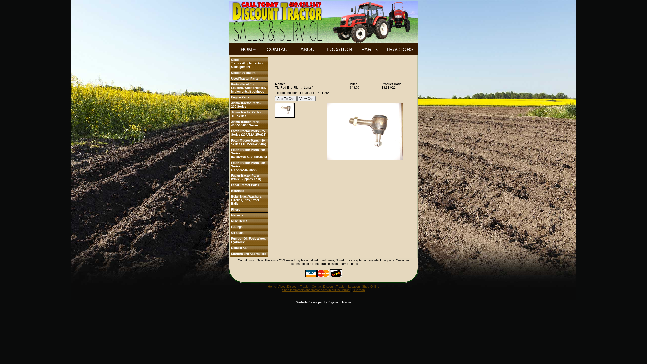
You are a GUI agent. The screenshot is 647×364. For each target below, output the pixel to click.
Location (354, 286)
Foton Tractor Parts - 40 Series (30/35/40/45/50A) (248, 142)
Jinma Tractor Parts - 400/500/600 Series (246, 123)
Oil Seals (237, 233)
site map (359, 290)
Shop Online (370, 286)
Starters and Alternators (248, 254)
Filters (235, 209)
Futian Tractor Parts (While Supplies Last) (246, 177)
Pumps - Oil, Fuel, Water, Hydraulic (248, 240)
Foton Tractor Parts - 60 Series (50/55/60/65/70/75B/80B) (249, 153)
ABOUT (308, 49)
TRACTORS (399, 49)
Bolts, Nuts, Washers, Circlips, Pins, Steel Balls (246, 200)
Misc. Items (239, 221)
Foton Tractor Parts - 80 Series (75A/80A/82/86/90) (248, 166)
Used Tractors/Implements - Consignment (247, 63)
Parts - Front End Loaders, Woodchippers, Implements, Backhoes (248, 88)
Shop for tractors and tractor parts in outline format (316, 290)
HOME (248, 49)
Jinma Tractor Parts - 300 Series (246, 114)
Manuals (237, 215)
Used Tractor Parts (244, 78)
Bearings (237, 191)
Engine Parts (240, 97)
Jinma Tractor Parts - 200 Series (246, 104)
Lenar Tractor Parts (245, 185)
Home (272, 286)
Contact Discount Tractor (329, 286)
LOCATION (339, 49)
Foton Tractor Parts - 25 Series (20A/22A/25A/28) (248, 132)
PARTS (369, 49)
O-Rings (237, 227)
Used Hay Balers (243, 73)
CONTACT (278, 49)
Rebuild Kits (239, 248)
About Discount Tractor (294, 286)
